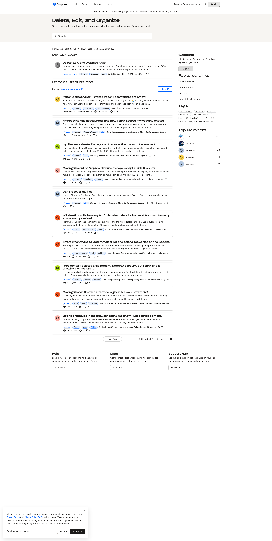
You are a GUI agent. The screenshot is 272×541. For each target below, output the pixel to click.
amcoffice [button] (120, 253)
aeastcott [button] (190, 164)
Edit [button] (103, 74)
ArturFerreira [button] (119, 229)
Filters (163, 89)
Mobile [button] (197, 118)
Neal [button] (118, 74)
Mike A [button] (102, 203)
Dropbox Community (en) (186, 4)
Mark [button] (142, 132)
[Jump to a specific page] (170, 339)
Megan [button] (130, 327)
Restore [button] (83, 74)
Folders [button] (99, 179)
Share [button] (185, 114)
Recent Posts (186, 87)
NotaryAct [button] (190, 157)
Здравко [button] (190, 144)
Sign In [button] (185, 69)
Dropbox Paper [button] (103, 108)
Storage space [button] (89, 229)
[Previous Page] (158, 339)
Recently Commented (71, 89)
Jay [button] (147, 108)
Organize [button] (94, 74)
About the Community (190, 99)
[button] (57, 65)
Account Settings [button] (204, 121)
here (155, 11)
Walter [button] (135, 303)
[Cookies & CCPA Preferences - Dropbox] (45, 522)
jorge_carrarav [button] (126, 108)
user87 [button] (110, 327)
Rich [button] (138, 179)
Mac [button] (184, 118)
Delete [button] (76, 229)
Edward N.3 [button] (118, 179)
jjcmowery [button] (115, 280)
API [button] (199, 111)
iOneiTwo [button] (190, 150)
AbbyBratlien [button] (121, 132)
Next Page (112, 339)
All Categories (187, 81)
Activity (183, 93)
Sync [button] (101, 229)
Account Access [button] (90, 132)
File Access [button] (88, 108)
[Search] (204, 4)
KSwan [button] (102, 156)
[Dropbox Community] (60, 4)
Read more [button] (59, 367)
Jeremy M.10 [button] (113, 303)
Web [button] (92, 253)
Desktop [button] (77, 179)
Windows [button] (88, 179)
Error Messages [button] (80, 253)
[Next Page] (166, 339)
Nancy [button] (136, 280)
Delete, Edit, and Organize (74, 111)
